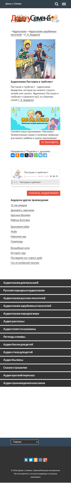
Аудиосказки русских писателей (24, 298)
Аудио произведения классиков (24, 383)
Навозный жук (18, 237)
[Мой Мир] (22, 155)
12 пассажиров (19, 205)
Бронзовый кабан (20, 227)
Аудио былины (13, 360)
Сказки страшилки (15, 367)
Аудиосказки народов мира (21, 313)
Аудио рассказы (14, 321)
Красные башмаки (20, 215)
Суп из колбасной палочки (25, 263)
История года (18, 253)
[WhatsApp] (36, 155)
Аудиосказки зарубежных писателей (27, 306)
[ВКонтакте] (13, 155)
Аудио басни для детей (18, 344)
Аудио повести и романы (19, 329)
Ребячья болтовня (20, 220)
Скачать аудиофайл (44, 193)
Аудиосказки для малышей (20, 282)
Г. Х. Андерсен (32, 35)
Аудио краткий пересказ (19, 375)
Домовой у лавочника (22, 210)
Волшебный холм (20, 248)
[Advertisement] (35, 412)
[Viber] (31, 155)
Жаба (14, 232)
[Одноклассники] (17, 155)
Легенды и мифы (14, 337)
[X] (27, 155)
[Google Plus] (45, 460)
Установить (50, 142)
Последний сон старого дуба (26, 258)
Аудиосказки (19, 31)
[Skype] (40, 155)
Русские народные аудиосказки (24, 290)
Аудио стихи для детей (18, 352)
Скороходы (17, 241)
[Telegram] (45, 155)
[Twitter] (31, 460)
